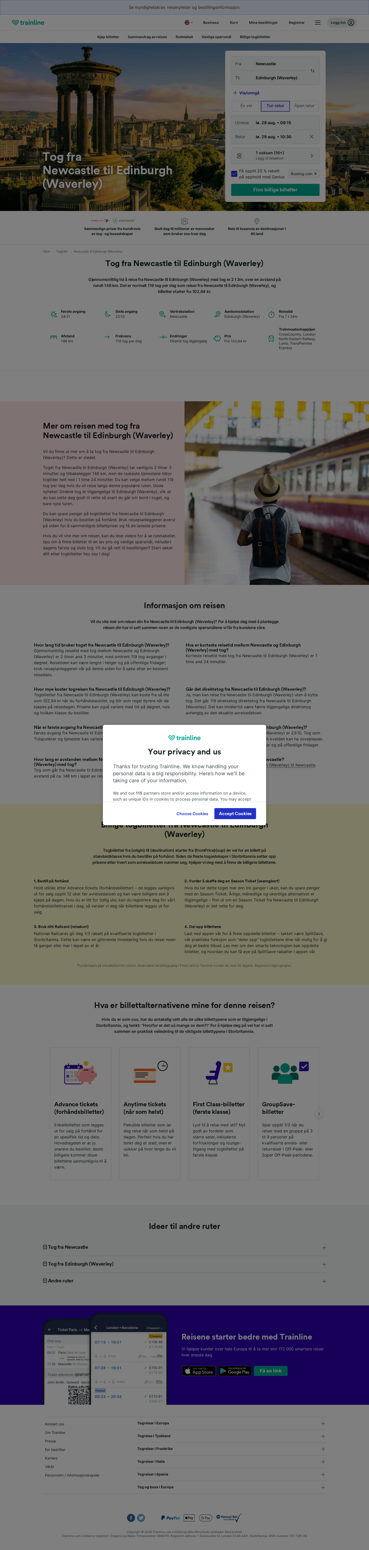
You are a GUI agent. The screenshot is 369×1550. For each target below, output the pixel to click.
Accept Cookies (235, 813)
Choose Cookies (192, 813)
